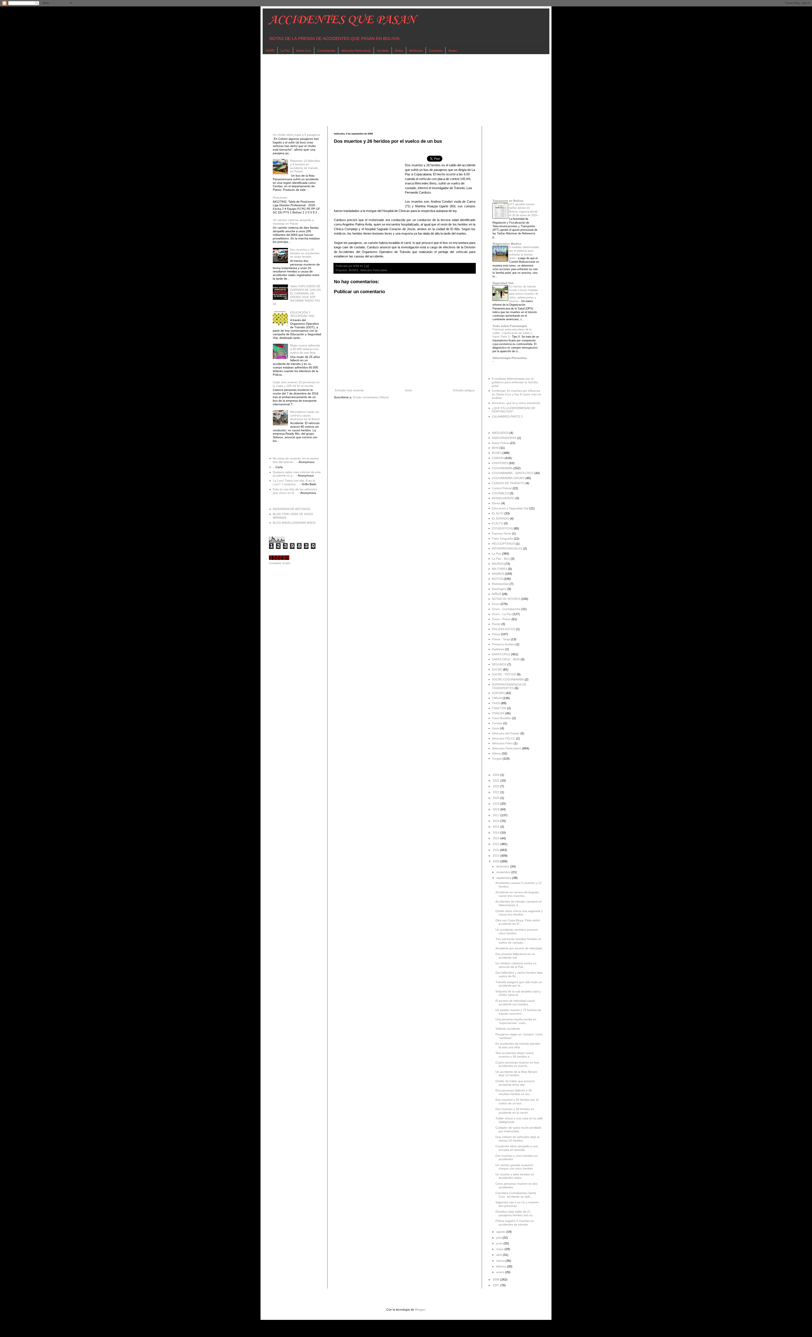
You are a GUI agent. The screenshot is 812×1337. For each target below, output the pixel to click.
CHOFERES (500, 463)
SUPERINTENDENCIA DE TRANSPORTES (509, 686)
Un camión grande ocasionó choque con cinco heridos (514, 1166)
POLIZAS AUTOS (503, 629)
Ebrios (496, 503)
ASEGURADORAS (504, 438)
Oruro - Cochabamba (506, 609)
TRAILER (498, 713)
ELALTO (497, 523)
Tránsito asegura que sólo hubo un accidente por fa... (518, 983)
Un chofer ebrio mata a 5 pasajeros (296, 134)
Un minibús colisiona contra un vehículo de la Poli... (515, 965)
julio (499, 1237)
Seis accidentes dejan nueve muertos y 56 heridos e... (514, 1054)
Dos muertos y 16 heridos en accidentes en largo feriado (305, 253)
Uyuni (495, 728)
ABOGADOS (500, 432)
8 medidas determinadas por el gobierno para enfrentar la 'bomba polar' (515, 382)
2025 (496, 780)
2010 (496, 855)
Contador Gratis (279, 563)
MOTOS (497, 578)
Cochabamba (326, 50)
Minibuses (416, 50)
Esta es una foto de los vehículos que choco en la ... (295, 491)
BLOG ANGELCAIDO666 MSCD (294, 522)
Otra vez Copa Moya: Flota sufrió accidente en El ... (517, 922)
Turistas (497, 723)
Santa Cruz (303, 50)
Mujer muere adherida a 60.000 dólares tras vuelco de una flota (305, 349)
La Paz (285, 50)
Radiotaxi (498, 649)
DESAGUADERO (503, 498)
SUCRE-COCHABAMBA (508, 679)
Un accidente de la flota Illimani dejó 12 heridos (516, 1073)
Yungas (497, 758)
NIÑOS (496, 594)
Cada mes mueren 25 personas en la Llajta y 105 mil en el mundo (296, 384)
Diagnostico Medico (506, 243)
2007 (496, 1285)
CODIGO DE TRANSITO (508, 483)
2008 (496, 1279)
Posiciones (280, 197)
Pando (496, 624)
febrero (501, 1266)
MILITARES (499, 568)
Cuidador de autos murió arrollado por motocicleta (518, 1129)
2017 (496, 815)
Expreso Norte (501, 533)
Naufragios (499, 589)
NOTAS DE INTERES (506, 598)
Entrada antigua (463, 390)
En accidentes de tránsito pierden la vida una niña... (517, 1045)
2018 (496, 809)
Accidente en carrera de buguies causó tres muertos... (517, 893)
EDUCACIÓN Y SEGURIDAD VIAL (302, 314)
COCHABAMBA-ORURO (508, 478)
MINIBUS (498, 573)
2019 (496, 803)
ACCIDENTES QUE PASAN (342, 20)
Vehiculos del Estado (506, 733)
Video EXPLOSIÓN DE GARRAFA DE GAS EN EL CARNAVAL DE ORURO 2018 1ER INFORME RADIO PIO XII (297, 295)
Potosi (496, 634)
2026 (496, 774)
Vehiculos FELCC (503, 738)
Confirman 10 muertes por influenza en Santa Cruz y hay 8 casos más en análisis (516, 394)
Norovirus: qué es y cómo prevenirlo (516, 403)
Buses (453, 50)
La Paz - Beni (501, 558)
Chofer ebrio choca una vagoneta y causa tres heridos (519, 912)
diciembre (503, 866)
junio (499, 1243)
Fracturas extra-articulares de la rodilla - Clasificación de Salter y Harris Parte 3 (512, 333)
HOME (270, 50)
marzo (501, 1260)
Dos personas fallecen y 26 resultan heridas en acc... (513, 1092)
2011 (496, 850)
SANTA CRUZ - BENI (506, 659)
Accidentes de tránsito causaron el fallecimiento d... (518, 903)
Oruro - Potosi (501, 619)
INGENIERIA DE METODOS (291, 509)
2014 (496, 832)
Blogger (420, 1309)
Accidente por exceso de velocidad (518, 948)
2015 (496, 826)
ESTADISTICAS (502, 528)
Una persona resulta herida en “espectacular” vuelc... (515, 1021)
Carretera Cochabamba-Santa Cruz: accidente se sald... (515, 1194)
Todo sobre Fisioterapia (509, 326)
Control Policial (502, 488)
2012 (496, 844)
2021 (496, 792)
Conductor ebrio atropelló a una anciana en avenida (516, 1148)
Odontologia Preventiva (509, 358)
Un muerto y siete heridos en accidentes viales (514, 1176)
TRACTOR (499, 708)
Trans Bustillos (501, 718)
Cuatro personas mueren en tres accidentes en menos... (517, 1064)
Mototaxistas (500, 583)
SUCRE (497, 669)
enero (500, 1272)
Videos (496, 753)
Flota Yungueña (502, 538)
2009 (496, 861)
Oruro (496, 604)
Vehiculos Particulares (356, 50)
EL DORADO (500, 518)
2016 (496, 821)
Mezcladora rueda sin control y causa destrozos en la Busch (305, 415)
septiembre (504, 877)
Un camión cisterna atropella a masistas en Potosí (293, 221)
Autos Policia (500, 443)
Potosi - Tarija (501, 639)
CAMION (498, 458)
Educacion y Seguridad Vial (510, 508)
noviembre (503, 872)
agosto (501, 1231)
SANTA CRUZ (501, 654)
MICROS (498, 563)
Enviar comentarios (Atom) (371, 397)
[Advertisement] (396, 90)
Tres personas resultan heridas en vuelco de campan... (518, 940)
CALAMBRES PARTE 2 (507, 416)
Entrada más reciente (349, 390)
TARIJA (497, 698)
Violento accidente (507, 1028)
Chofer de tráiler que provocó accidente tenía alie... (515, 1082)
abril (499, 1254)
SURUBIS (498, 693)
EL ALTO (497, 513)
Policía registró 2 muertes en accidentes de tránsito (514, 1222)
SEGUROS (499, 664)
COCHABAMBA (502, 468)
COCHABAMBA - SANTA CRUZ (513, 473)
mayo (500, 1249)
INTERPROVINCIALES (507, 548)
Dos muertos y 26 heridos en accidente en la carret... (514, 1110)
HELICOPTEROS (503, 543)
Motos (399, 50)
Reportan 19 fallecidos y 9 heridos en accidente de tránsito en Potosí (305, 166)
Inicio (408, 390)
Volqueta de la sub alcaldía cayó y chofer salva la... (518, 993)
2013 (496, 838)
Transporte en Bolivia (507, 200)
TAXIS (496, 703)
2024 (496, 786)
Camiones (435, 50)
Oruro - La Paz (502, 614)
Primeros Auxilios (503, 644)
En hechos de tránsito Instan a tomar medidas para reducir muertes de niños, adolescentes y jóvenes (523, 294)
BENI (495, 447)
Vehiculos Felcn (502, 743)
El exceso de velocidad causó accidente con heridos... (515, 1002)
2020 (496, 798)
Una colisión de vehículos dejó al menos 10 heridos (517, 1138)
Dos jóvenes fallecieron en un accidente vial (515, 955)
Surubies (383, 50)
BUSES (353, 270)
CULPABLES (500, 493)
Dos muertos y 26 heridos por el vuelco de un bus (516, 1101)
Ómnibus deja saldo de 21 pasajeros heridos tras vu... (515, 1213)
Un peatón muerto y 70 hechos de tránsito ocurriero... (518, 1011)
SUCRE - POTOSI (504, 674)
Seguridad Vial (502, 283)
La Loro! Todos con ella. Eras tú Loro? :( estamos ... (294, 482)
